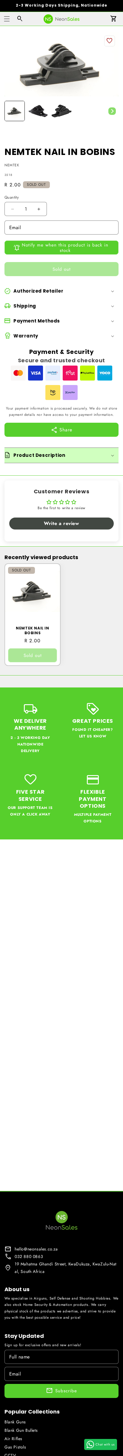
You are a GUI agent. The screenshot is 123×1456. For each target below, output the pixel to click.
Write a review (61, 523)
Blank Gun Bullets (21, 1430)
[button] (6, 18)
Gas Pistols (15, 1447)
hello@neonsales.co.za (36, 1249)
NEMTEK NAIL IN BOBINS (32, 630)
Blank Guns (15, 1422)
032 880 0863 (29, 1256)
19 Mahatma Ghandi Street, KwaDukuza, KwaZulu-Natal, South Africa (65, 1267)
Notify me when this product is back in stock (65, 248)
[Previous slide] (11, 111)
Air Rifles (13, 1439)
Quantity (11, 197)
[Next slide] (112, 111)
